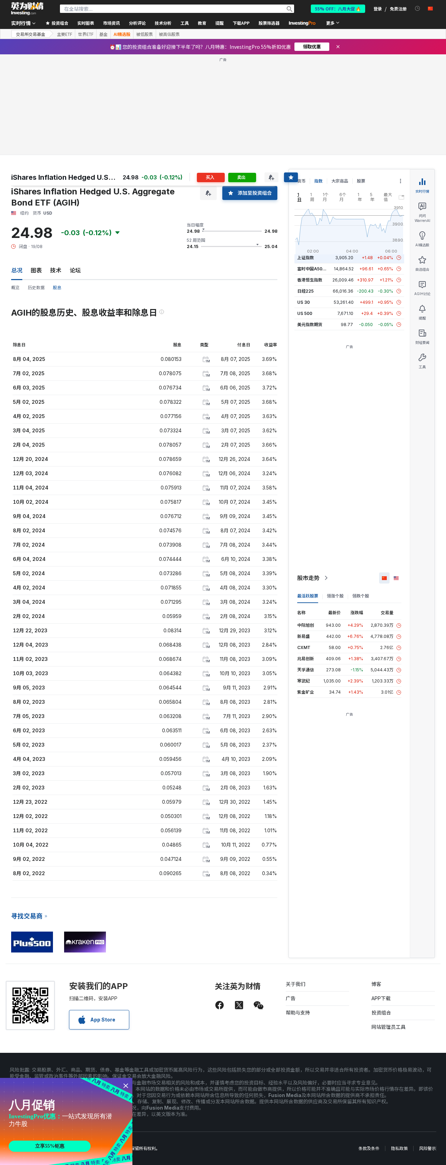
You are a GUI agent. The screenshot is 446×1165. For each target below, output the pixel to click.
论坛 (75, 270)
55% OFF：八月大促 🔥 (338, 8)
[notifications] (418, 8)
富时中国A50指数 (314, 268)
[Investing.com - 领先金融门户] (27, 8)
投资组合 (381, 1013)
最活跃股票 (307, 596)
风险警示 (427, 1148)
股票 (361, 181)
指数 (318, 181)
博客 (376, 984)
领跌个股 (360, 596)
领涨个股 (335, 596)
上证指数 (305, 257)
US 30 (303, 302)
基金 (103, 34)
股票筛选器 (269, 23)
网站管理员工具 (388, 1027)
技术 (55, 270)
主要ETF (64, 34)
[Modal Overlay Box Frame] (66, 1121)
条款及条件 (369, 1148)
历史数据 (36, 287)
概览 (15, 287)
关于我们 (295, 984)
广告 (290, 998)
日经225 (305, 291)
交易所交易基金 (30, 34)
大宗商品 (339, 181)
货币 (301, 181)
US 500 (304, 313)
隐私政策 (399, 1148)
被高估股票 (169, 34)
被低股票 (144, 34)
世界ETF (85, 34)
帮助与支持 (298, 1013)
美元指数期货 (309, 324)
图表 (36, 270)
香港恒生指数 (309, 280)
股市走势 (308, 577)
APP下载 (381, 998)
